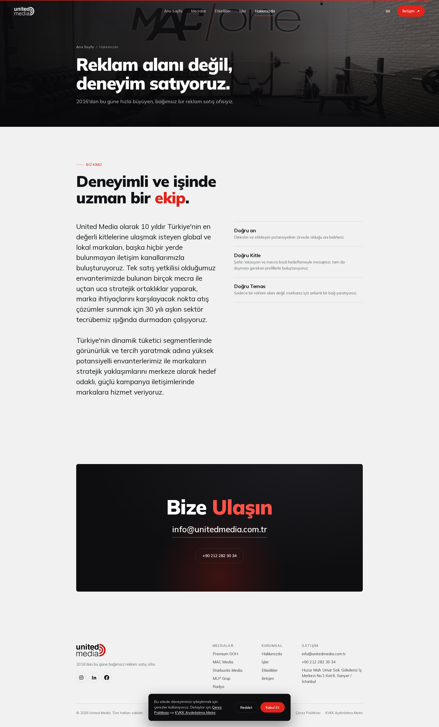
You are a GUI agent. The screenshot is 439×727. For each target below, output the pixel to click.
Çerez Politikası (308, 713)
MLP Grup (221, 678)
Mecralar (198, 11)
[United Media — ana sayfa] (24, 11)
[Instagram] (81, 677)
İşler (242, 11)
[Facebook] (107, 677)
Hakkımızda (265, 11)
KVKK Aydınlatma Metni (344, 713)
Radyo (218, 686)
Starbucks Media (227, 670)
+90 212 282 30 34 (219, 555)
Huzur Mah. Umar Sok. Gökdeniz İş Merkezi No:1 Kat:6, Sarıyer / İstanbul (332, 676)
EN (388, 11)
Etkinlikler (223, 11)
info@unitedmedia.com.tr (219, 529)
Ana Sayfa (173, 11)
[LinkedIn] (94, 677)
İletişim (268, 678)
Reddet (246, 707)
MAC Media (223, 662)
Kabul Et (272, 707)
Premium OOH (225, 653)
